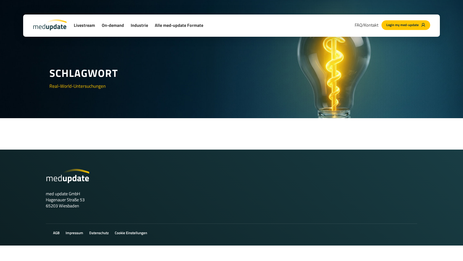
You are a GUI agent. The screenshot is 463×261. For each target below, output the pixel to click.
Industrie (139, 25)
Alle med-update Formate (179, 25)
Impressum (74, 233)
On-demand (113, 25)
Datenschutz (99, 233)
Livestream (84, 25)
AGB (56, 233)
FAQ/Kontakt (366, 25)
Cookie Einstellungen (131, 233)
